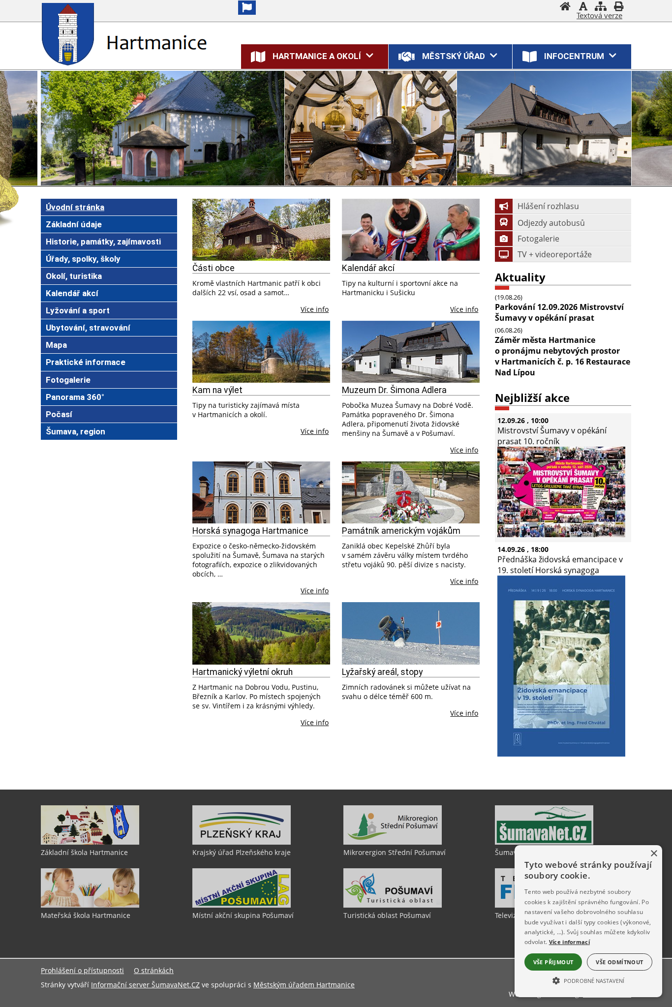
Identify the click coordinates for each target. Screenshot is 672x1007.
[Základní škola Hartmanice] (90, 842)
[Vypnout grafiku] (583, 7)
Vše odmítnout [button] (619, 962)
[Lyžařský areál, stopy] (411, 633)
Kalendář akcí (368, 268)
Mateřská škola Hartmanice (85, 915)
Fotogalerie (538, 238)
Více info (315, 309)
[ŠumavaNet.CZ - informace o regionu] (544, 842)
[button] (588, 980)
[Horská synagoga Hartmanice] (261, 492)
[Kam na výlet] (261, 352)
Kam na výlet (217, 390)
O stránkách (154, 970)
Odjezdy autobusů (551, 222)
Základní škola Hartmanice (84, 852)
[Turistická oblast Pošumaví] (392, 905)
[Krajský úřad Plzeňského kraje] (241, 842)
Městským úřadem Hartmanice (304, 984)
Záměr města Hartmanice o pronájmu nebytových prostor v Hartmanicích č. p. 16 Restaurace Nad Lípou (562, 356)
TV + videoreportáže (555, 254)
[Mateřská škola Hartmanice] (90, 905)
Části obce (213, 268)
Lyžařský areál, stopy (382, 672)
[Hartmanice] (70, 33)
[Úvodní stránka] (565, 7)
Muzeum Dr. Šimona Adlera (394, 390)
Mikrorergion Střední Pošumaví (394, 852)
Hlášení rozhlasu (548, 206)
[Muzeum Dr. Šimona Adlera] (411, 352)
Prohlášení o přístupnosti (82, 970)
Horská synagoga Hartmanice (250, 531)
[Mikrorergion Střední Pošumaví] (392, 842)
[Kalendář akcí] (411, 230)
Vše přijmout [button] (553, 962)
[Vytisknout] (618, 7)
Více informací (569, 942)
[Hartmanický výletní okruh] (261, 633)
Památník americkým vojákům (401, 531)
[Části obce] (261, 230)
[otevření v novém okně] (561, 534)
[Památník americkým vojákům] (411, 492)
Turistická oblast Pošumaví (387, 915)
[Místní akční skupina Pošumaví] (241, 905)
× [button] (653, 853)
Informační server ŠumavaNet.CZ (145, 984)
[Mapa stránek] (601, 7)
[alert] (588, 921)
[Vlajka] (247, 7)
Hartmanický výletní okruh (242, 672)
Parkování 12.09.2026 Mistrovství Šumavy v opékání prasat (559, 312)
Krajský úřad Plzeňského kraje (241, 852)
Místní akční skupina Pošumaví (243, 915)
